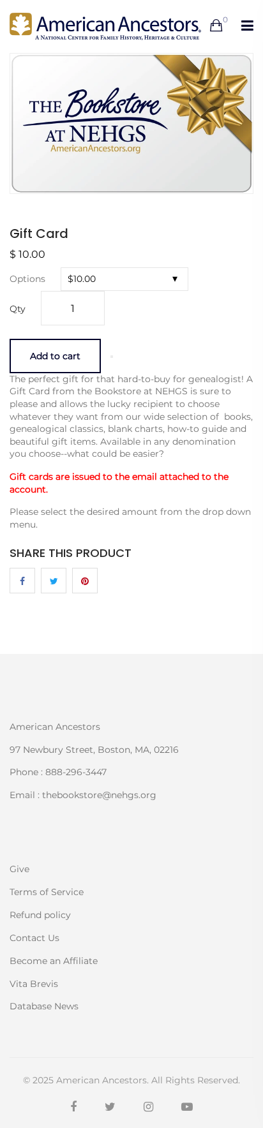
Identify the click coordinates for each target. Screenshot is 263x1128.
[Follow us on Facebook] (22, 580)
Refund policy (40, 915)
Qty (18, 309)
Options (27, 279)
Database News (44, 1005)
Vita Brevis (34, 984)
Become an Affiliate (54, 961)
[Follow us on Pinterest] (85, 580)
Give (19, 869)
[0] (216, 26)
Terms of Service (47, 892)
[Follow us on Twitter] (53, 580)
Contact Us (34, 938)
